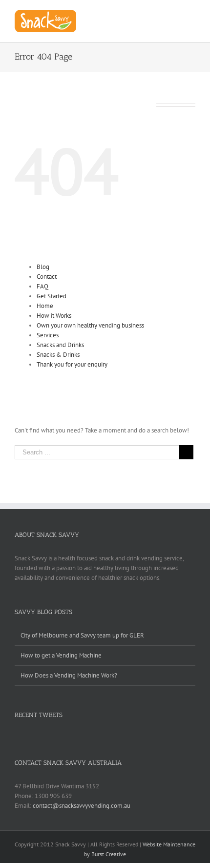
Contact (47, 276)
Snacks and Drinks (60, 345)
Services (48, 335)
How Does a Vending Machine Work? (69, 675)
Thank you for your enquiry (72, 364)
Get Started (51, 296)
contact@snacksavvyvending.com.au (81, 805)
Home (45, 306)
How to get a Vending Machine (61, 655)
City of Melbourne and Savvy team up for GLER (82, 635)
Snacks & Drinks (58, 354)
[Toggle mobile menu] (191, 15)
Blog (43, 267)
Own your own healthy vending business (90, 325)
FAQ (42, 286)
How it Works (54, 315)
